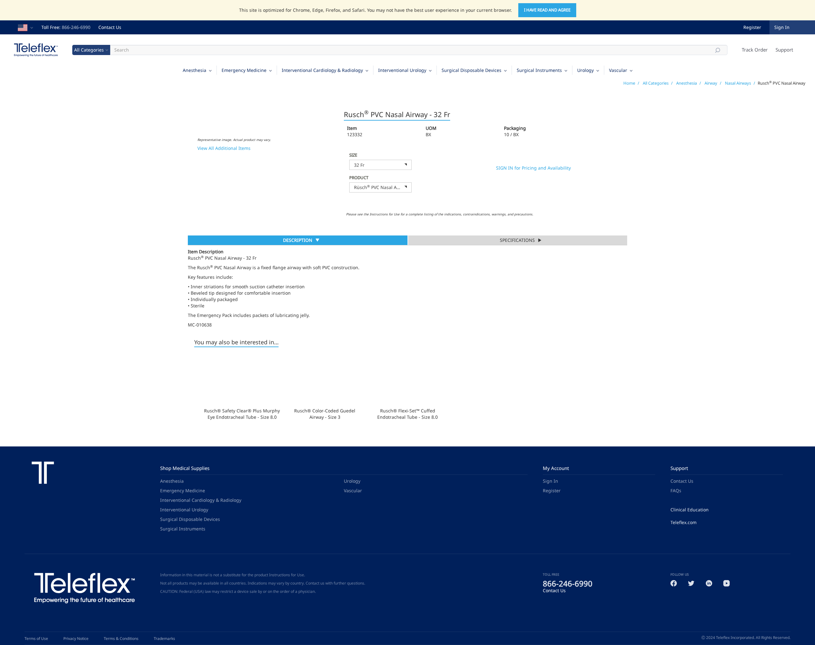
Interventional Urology (402, 70)
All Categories (656, 83)
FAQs (675, 490)
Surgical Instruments (539, 70)
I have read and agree (547, 10)
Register (752, 27)
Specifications (517, 240)
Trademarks (164, 638)
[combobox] (380, 165)
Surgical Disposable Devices (471, 70)
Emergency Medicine (244, 70)
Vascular (618, 70)
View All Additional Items (224, 148)
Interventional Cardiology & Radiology (322, 70)
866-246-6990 (76, 27)
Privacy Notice (76, 638)
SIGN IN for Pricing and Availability (533, 168)
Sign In (550, 481)
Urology (585, 70)
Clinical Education (689, 510)
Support (784, 49)
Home (629, 83)
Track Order (755, 49)
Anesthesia (194, 70)
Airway (711, 83)
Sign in (782, 27)
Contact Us (109, 27)
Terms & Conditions (121, 638)
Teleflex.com (683, 522)
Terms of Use (36, 638)
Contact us (315, 583)
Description (297, 241)
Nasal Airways (738, 83)
